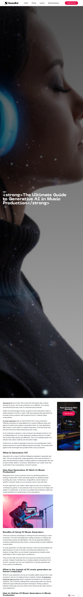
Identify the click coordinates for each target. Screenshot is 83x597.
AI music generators (9, 421)
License (42, 3)
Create (26, 3)
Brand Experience (53, 3)
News (4, 191)
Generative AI (7, 403)
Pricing (34, 3)
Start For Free (71, 3)
